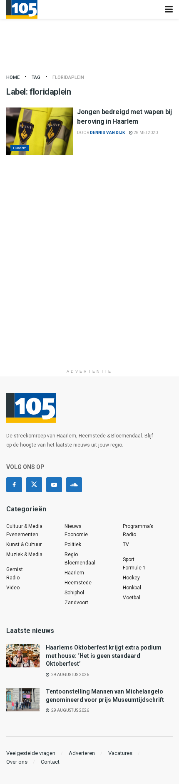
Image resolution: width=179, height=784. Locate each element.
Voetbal (131, 598)
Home (13, 77)
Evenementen (22, 534)
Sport (128, 559)
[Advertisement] (89, 275)
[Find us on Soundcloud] (74, 484)
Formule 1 (134, 568)
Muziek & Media (24, 554)
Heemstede (78, 583)
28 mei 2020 (145, 132)
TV (126, 544)
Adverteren (82, 753)
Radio (13, 578)
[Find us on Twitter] (34, 484)
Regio (71, 554)
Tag (36, 77)
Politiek (73, 544)
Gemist (14, 569)
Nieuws (73, 526)
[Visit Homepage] (21, 9)
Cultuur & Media (24, 526)
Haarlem (20, 148)
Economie (76, 534)
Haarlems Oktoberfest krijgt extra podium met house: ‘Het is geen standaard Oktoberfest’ (104, 655)
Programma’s (138, 526)
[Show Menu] (169, 9)
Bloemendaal (80, 563)
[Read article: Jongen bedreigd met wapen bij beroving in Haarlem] (39, 131)
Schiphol (74, 593)
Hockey (131, 578)
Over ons (16, 762)
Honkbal (132, 588)
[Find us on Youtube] (54, 484)
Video (13, 588)
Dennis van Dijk (107, 132)
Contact (50, 762)
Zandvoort (76, 603)
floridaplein (68, 77)
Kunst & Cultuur (24, 544)
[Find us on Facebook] (14, 484)
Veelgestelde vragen (30, 753)
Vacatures (120, 753)
